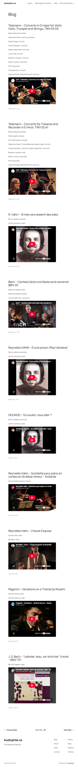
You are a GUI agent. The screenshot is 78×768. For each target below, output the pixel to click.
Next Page (69, 730)
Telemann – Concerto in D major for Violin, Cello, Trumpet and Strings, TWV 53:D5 (35, 27)
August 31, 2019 (13, 458)
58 (45, 730)
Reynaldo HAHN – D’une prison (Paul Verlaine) (38, 347)
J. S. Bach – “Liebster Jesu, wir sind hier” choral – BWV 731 (38, 658)
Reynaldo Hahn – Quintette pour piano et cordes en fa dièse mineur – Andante (35, 475)
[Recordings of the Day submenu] (51, 3)
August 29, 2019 (13, 574)
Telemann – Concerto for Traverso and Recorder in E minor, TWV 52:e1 (33, 125)
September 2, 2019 (13, 332)
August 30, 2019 (13, 515)
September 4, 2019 (13, 199)
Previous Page (10, 730)
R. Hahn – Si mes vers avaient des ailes (33, 214)
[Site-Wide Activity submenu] (73, 3)
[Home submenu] (32, 3)
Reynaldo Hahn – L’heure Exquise (29, 530)
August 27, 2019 (13, 707)
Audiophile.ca (10, 3)
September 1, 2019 (13, 399)
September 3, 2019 (13, 266)
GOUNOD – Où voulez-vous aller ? (30, 415)
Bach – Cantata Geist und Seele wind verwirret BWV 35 (38, 283)
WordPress (71, 763)
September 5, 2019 (13, 109)
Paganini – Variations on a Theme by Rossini (36, 589)
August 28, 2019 (13, 641)
